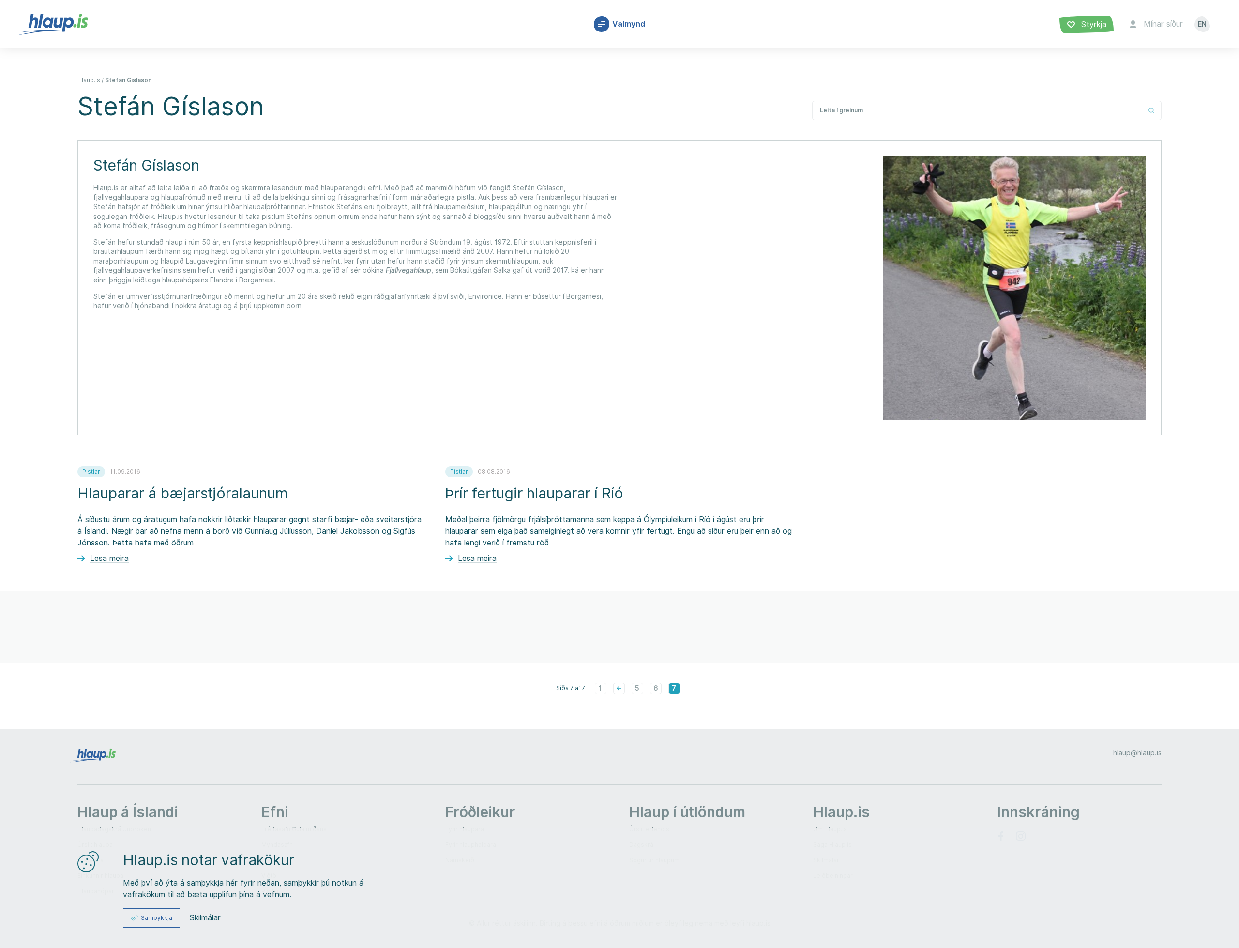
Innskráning (1038, 812)
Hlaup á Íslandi (127, 812)
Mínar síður (1163, 24)
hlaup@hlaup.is (1137, 753)
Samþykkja (156, 917)
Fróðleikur (480, 812)
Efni (274, 812)
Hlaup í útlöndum (687, 812)
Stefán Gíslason (128, 80)
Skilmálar (205, 918)
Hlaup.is (88, 80)
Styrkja (1092, 24)
